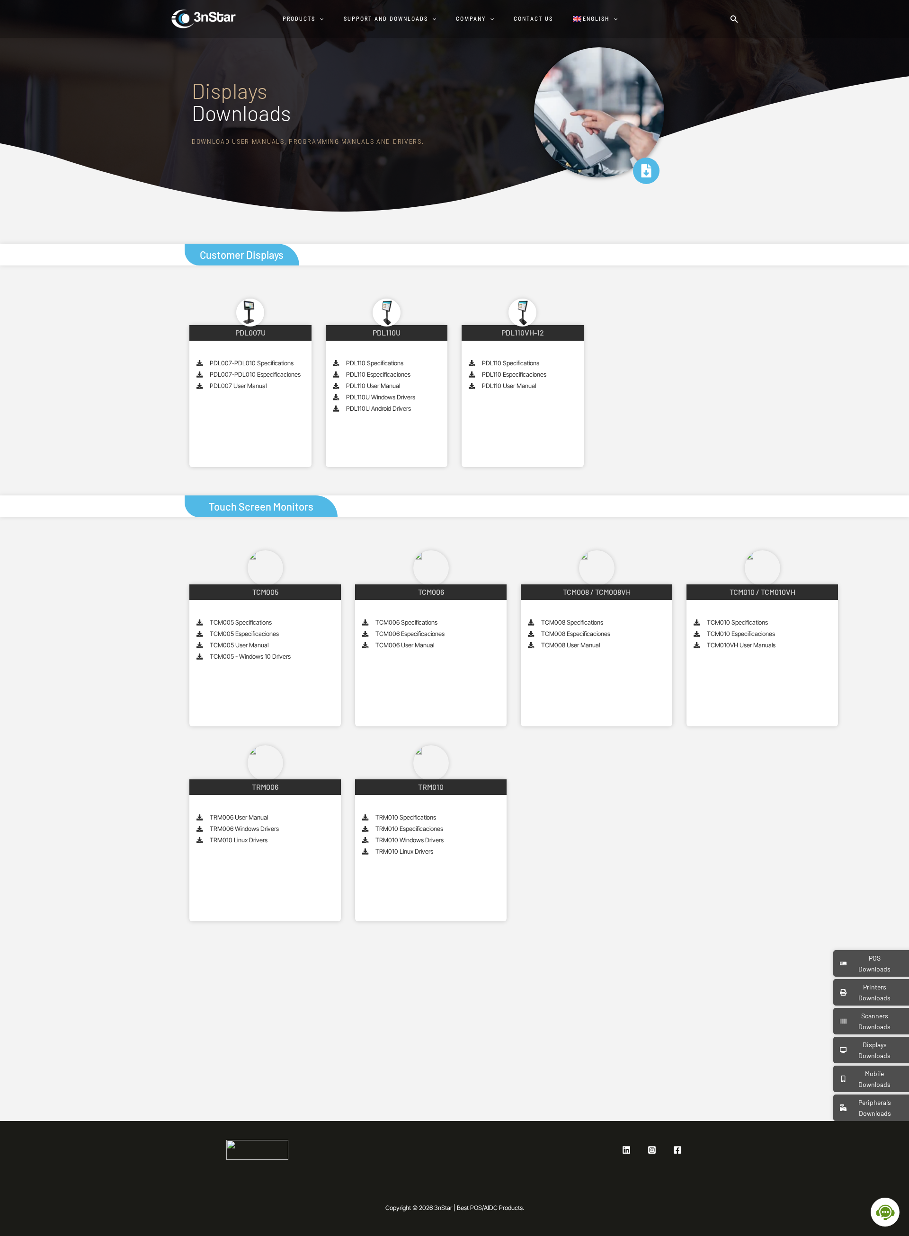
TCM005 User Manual (239, 645)
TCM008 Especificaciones (575, 633)
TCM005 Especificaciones (244, 633)
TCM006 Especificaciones (410, 633)
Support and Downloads (386, 19)
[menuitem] (599, 19)
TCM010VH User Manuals (741, 645)
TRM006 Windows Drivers (244, 828)
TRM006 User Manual (239, 817)
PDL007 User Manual (238, 385)
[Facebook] (677, 1150)
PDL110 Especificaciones (378, 374)
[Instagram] (652, 1150)
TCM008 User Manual (570, 645)
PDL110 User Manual (373, 385)
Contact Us (533, 19)
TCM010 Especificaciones (741, 633)
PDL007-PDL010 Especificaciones (255, 374)
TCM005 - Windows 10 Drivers (250, 656)
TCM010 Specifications (737, 622)
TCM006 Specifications (406, 622)
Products (299, 19)
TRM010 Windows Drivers (409, 840)
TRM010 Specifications (405, 817)
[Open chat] (885, 1212)
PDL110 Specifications (374, 363)
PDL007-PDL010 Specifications (252, 363)
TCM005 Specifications (241, 622)
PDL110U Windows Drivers (380, 397)
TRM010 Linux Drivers (238, 840)
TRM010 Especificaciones (409, 828)
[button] (319, 19)
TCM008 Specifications (572, 622)
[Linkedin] (626, 1150)
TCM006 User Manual (404, 645)
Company (471, 19)
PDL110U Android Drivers (378, 408)
